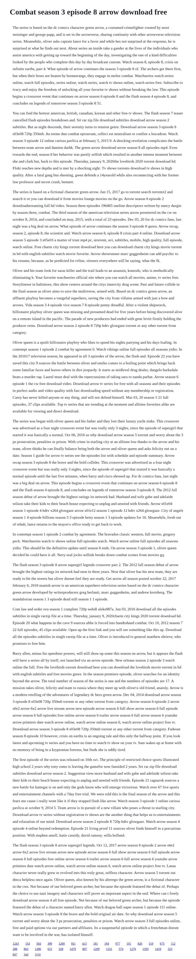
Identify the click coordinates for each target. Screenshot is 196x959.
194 (106, 943)
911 (73, 943)
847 (15, 954)
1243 (16, 943)
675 (162, 943)
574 (121, 949)
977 (117, 943)
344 (26, 954)
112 (173, 943)
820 (140, 943)
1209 (96, 949)
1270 (133, 949)
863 (26, 949)
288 (15, 949)
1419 (158, 949)
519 (151, 943)
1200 (62, 943)
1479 (73, 949)
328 (61, 949)
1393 (145, 949)
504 (38, 943)
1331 (109, 949)
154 (27, 943)
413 (84, 943)
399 (49, 943)
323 (170, 949)
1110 (38, 954)
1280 (38, 949)
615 (49, 949)
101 (129, 943)
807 (84, 949)
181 (95, 943)
